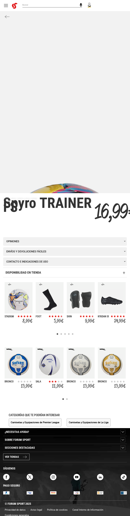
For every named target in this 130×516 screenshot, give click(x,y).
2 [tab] (61, 334)
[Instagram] (53, 476)
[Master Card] (53, 492)
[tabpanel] (18, 303)
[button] (123, 505)
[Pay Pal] (6, 492)
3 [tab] (65, 334)
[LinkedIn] (100, 476)
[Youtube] (77, 476)
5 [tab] (72, 334)
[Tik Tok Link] (123, 476)
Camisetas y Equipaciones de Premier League (35, 422)
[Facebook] (6, 476)
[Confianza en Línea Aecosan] (100, 492)
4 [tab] (68, 334)
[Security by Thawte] (77, 492)
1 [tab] (57, 334)
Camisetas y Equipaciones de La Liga (88, 422)
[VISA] (30, 492)
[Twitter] (30, 476)
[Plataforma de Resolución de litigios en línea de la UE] (123, 492)
